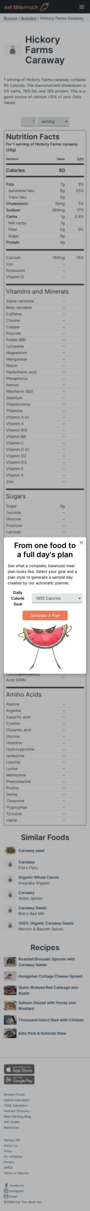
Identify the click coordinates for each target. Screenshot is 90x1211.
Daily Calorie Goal (17, 598)
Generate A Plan (45, 615)
